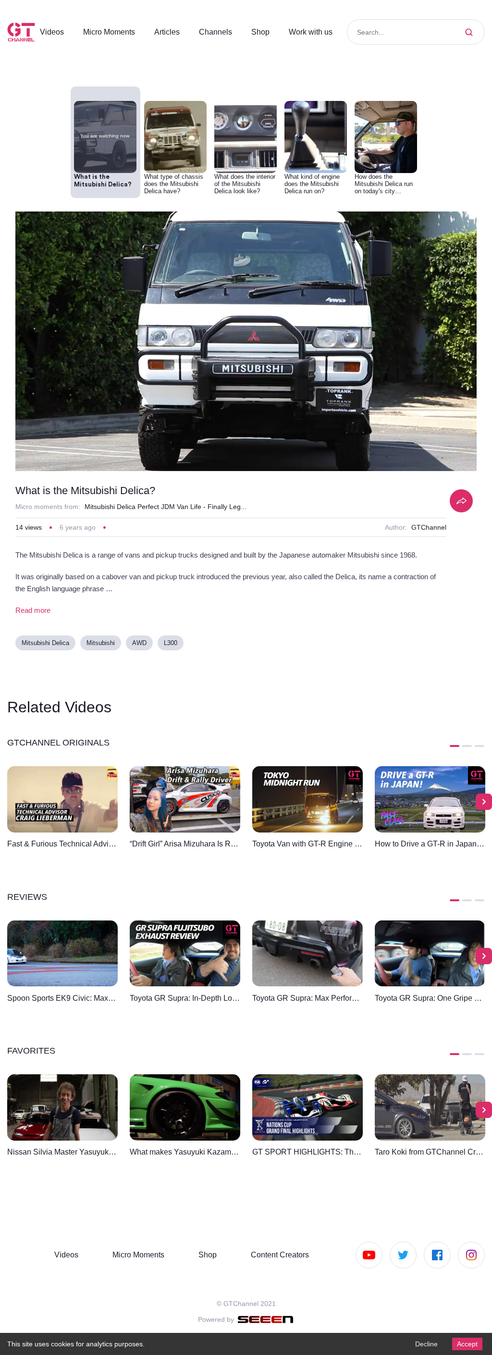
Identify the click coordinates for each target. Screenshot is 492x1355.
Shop (269, 32)
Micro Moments (113, 32)
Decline (423, 1343)
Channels (224, 32)
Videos (52, 32)
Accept (466, 1343)
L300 (173, 646)
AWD (141, 646)
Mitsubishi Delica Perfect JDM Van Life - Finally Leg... (167, 509)
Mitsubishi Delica (46, 646)
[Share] (461, 503)
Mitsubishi (102, 646)
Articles (175, 32)
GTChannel (428, 530)
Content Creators (277, 1254)
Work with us (321, 32)
